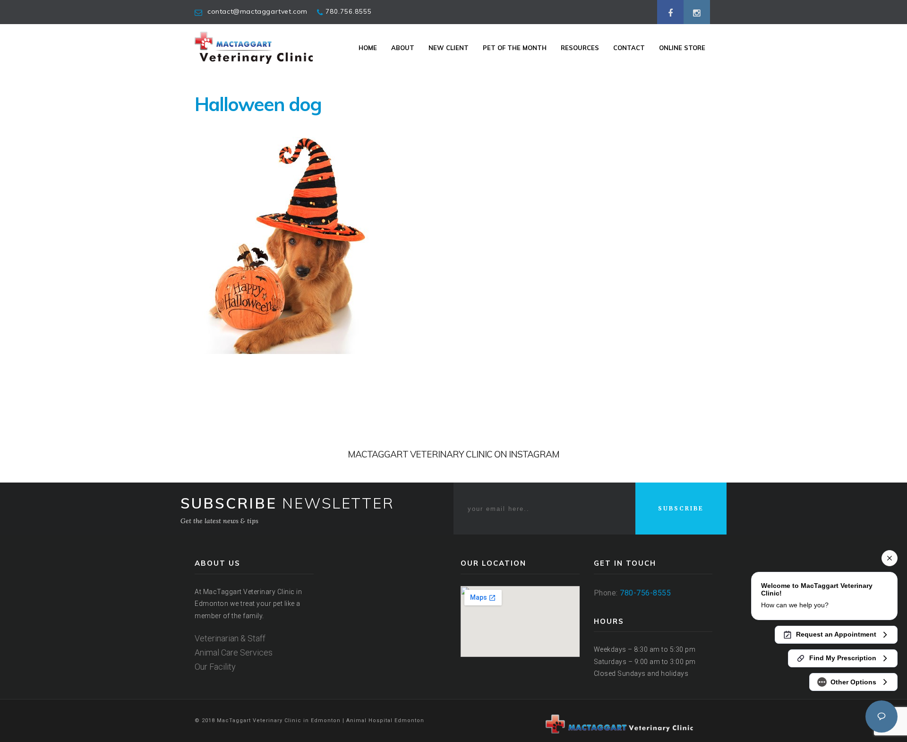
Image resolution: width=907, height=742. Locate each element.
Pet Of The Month (515, 48)
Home (368, 48)
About (402, 48)
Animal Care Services (234, 652)
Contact (629, 48)
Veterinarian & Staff (230, 638)
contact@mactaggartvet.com (257, 11)
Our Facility (215, 667)
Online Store (682, 48)
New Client (448, 48)
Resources (580, 48)
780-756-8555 (645, 592)
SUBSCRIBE (681, 508)
